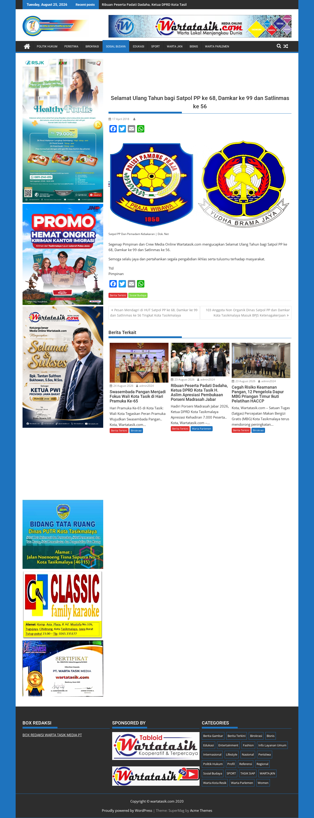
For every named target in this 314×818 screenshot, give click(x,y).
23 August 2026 (184, 379)
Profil (231, 764)
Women (263, 783)
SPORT (155, 46)
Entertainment (228, 745)
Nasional (248, 754)
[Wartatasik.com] (27, 46)
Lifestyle (231, 754)
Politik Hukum (47, 46)
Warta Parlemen (217, 46)
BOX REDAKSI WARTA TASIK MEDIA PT (52, 735)
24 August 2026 (123, 386)
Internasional (212, 754)
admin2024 (146, 386)
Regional (262, 764)
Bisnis (194, 46)
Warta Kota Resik (214, 783)
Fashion (248, 745)
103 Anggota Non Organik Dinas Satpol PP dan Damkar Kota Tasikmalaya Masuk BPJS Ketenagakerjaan (248, 312)
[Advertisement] (199, 75)
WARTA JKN (175, 46)
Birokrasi (92, 46)
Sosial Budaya (116, 46)
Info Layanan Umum (272, 745)
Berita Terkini (118, 295)
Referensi (245, 764)
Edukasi (138, 46)
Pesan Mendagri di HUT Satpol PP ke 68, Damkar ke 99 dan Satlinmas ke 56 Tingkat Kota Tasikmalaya (153, 312)
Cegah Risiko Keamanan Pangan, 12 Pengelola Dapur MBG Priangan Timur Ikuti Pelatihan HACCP (177, 4)
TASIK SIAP (247, 773)
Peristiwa (71, 46)
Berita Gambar (213, 736)
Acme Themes (201, 810)
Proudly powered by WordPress (127, 810)
